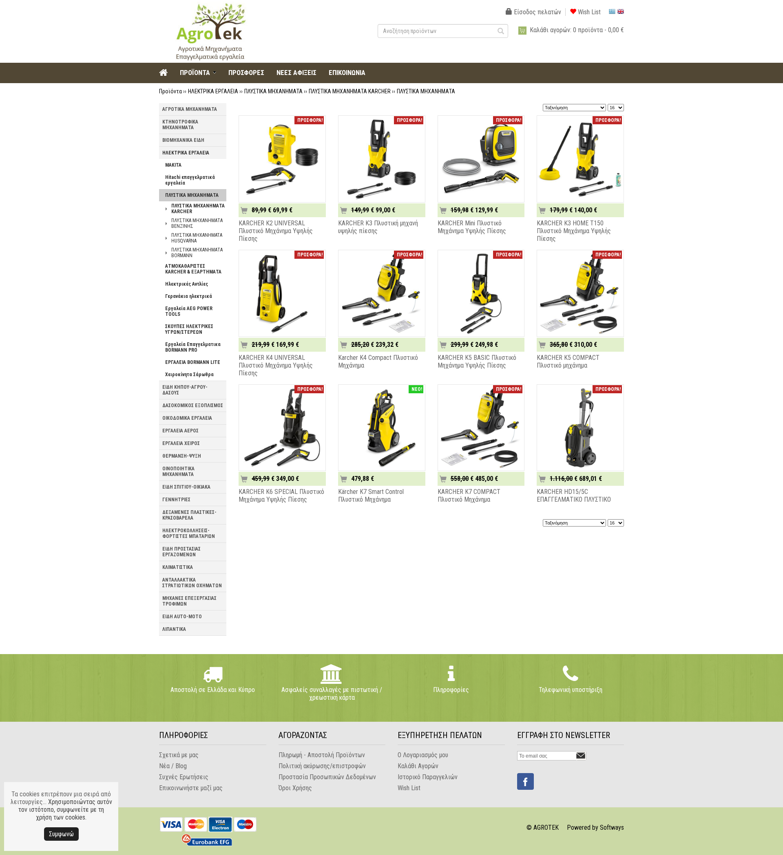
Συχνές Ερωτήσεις (183, 777)
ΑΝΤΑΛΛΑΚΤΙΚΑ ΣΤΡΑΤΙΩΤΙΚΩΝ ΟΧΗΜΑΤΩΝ (192, 582)
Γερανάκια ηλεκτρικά (188, 296)
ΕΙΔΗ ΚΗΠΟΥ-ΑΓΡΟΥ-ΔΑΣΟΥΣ (185, 390)
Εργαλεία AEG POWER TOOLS (188, 311)
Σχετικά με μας (179, 755)
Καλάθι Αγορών (418, 766)
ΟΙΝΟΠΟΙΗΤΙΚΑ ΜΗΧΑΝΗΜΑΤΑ (178, 471)
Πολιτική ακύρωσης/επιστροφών (322, 766)
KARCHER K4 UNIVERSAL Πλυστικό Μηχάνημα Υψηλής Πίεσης (276, 365)
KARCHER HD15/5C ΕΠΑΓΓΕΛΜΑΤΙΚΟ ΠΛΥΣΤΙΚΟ (574, 495)
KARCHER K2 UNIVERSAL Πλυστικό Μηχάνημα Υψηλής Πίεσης (276, 230)
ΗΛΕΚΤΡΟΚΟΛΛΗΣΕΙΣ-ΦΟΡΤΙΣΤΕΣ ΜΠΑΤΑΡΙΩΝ (188, 533)
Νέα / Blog (173, 766)
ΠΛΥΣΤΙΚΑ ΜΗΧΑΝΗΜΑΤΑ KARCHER (350, 91)
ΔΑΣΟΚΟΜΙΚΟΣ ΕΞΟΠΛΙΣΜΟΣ (192, 405)
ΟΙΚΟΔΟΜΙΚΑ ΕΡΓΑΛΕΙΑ (187, 418)
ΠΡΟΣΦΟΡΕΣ (246, 72)
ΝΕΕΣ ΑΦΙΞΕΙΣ (296, 72)
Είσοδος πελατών (536, 12)
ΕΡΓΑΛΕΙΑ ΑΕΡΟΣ (180, 431)
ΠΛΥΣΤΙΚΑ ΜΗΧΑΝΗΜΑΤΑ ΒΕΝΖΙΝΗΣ (197, 223)
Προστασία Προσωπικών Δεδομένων (327, 777)
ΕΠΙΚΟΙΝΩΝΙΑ (347, 72)
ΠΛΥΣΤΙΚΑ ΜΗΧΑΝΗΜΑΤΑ (273, 91)
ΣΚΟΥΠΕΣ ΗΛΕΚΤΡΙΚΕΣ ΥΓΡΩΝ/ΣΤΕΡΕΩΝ (189, 329)
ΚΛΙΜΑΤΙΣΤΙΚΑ (177, 567)
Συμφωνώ (61, 834)
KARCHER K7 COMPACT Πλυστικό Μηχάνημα (469, 495)
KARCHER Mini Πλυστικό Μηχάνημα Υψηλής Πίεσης (472, 227)
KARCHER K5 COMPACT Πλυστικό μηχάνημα (568, 361)
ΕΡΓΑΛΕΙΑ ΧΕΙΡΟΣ (181, 443)
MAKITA (173, 165)
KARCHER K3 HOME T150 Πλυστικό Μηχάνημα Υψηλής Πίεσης (574, 230)
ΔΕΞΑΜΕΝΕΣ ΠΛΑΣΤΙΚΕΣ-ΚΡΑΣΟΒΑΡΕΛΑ (189, 515)
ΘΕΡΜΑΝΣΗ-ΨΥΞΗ (181, 456)
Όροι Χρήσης (295, 788)
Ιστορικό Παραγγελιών (428, 777)
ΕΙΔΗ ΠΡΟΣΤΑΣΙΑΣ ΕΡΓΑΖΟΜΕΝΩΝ (181, 552)
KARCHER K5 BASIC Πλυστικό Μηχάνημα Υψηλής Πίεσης (477, 361)
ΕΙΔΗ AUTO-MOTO (182, 616)
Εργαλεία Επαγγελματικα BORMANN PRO (193, 347)
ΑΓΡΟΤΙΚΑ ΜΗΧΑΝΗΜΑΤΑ (189, 109)
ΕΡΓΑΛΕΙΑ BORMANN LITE (192, 362)
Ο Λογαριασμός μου (423, 755)
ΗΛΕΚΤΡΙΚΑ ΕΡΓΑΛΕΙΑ (213, 91)
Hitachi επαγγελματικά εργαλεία (190, 180)
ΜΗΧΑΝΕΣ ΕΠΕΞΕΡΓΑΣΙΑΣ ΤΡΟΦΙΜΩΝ (189, 601)
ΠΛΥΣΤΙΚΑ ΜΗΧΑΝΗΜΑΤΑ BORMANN (197, 252)
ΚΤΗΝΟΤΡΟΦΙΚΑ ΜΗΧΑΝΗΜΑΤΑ (180, 124)
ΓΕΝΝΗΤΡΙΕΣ (176, 499)
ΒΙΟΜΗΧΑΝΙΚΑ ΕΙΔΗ (183, 140)
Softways (612, 827)
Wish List (588, 12)
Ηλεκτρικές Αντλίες (186, 284)
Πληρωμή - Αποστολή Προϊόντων (322, 755)
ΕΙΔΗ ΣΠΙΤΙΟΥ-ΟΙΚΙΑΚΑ (186, 487)
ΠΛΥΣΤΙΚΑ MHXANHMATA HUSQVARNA (196, 238)
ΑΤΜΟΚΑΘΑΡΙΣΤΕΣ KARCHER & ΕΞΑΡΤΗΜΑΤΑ (193, 269)
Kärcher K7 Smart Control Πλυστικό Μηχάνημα (371, 495)
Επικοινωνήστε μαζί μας (191, 788)
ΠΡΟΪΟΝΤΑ (195, 72)
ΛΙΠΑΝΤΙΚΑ (174, 629)
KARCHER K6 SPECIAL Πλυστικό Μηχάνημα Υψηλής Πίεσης (281, 495)
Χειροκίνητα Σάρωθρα (189, 374)
